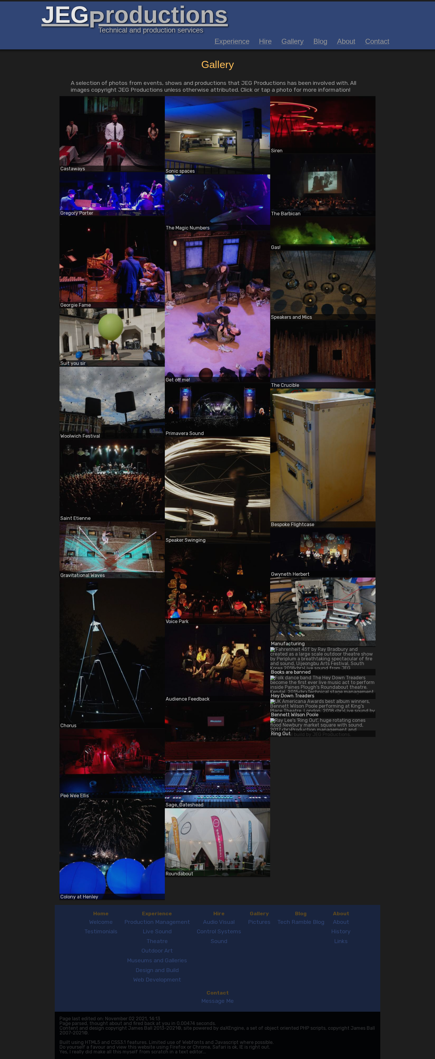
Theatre (157, 941)
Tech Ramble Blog (300, 922)
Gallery (292, 41)
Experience (232, 41)
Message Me (217, 1000)
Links (341, 941)
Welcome (101, 922)
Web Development (157, 979)
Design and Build (157, 970)
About (346, 41)
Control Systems (219, 931)
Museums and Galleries (157, 960)
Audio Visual (219, 922)
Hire (265, 41)
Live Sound (157, 931)
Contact (377, 41)
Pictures (259, 922)
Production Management (157, 922)
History (341, 931)
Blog (320, 41)
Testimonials (100, 931)
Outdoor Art (157, 950)
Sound (219, 941)
